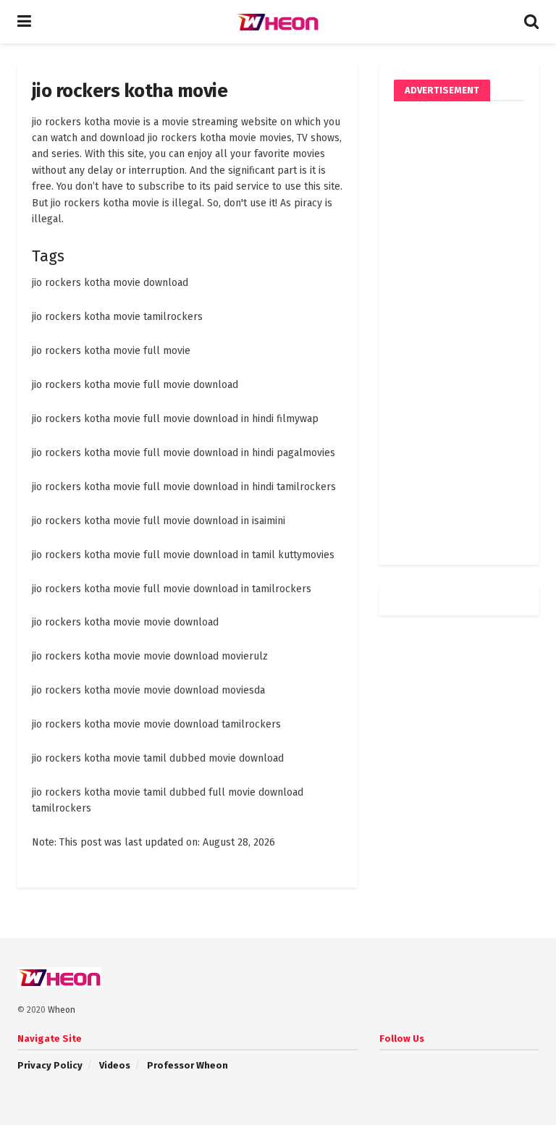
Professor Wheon (187, 1065)
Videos (114, 1065)
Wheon (61, 1010)
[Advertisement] (459, 333)
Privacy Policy (50, 1065)
